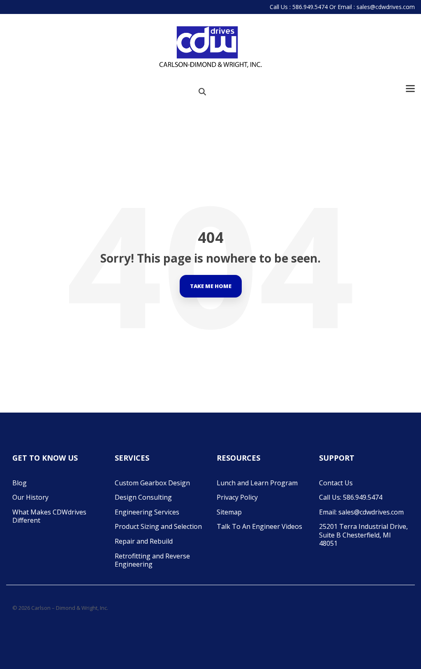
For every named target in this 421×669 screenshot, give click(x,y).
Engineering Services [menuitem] (147, 512)
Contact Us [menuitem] (336, 483)
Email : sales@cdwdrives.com (376, 7)
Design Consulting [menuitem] (143, 497)
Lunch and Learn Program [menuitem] (257, 483)
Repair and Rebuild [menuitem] (144, 541)
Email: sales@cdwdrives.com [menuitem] (361, 512)
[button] (410, 88)
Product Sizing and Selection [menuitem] (158, 526)
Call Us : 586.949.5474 (299, 7)
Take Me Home (210, 286)
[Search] (202, 91)
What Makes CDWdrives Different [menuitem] (50, 516)
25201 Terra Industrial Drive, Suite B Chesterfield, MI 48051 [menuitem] (364, 534)
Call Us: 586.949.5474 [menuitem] (350, 497)
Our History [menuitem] (30, 497)
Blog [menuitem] (19, 483)
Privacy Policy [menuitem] (237, 497)
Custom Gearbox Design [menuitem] (152, 483)
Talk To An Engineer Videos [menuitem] (259, 526)
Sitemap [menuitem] (229, 512)
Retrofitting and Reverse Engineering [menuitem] (153, 560)
